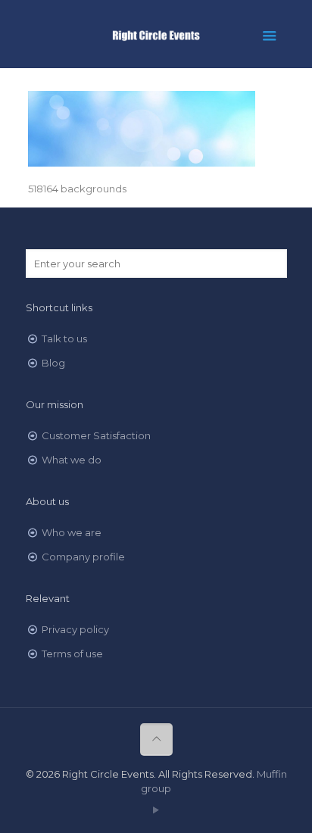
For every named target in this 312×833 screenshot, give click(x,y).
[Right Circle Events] (156, 34)
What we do (71, 460)
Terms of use (72, 653)
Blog (53, 363)
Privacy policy (75, 629)
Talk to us (64, 338)
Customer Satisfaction (96, 435)
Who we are (71, 532)
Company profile (83, 557)
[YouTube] (156, 810)
